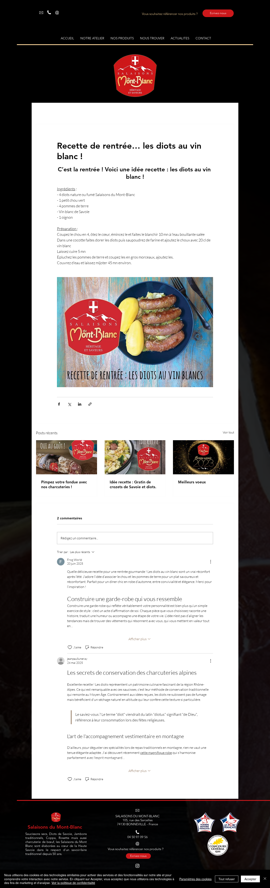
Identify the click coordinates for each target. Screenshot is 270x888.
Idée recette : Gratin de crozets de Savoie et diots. (133, 484)
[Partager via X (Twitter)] (69, 404)
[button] (122, 38)
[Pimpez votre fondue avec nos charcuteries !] (66, 457)
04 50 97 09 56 (137, 837)
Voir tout (228, 432)
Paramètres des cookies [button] (195, 879)
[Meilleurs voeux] (203, 457)
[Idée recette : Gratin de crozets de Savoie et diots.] (135, 457)
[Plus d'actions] (210, 561)
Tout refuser (227, 879)
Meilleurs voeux (192, 482)
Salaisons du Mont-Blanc (55, 827)
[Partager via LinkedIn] (80, 404)
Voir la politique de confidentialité (73, 883)
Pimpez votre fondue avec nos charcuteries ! (64, 484)
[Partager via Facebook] (59, 404)
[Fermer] (264, 879)
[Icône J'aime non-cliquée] (70, 647)
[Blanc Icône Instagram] (137, 865)
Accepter (250, 879)
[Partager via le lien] (90, 404)
